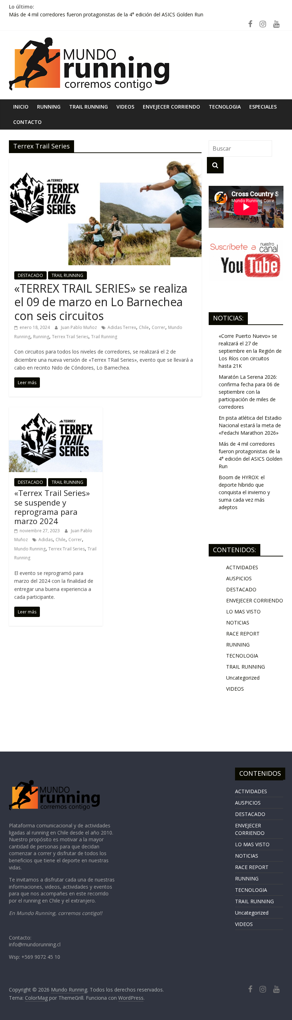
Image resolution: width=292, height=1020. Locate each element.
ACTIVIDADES (242, 567)
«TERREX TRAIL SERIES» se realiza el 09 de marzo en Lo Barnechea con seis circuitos (100, 302)
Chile (144, 327)
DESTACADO (30, 275)
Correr (158, 327)
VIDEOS (125, 106)
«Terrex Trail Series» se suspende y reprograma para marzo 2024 (52, 506)
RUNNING (49, 106)
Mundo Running (30, 549)
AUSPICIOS (239, 578)
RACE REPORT (243, 633)
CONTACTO (27, 122)
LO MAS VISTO (243, 611)
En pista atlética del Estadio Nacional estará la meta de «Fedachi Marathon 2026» (250, 425)
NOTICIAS (237, 622)
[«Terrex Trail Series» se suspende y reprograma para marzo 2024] (56, 411)
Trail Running (104, 337)
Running (41, 337)
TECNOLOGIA (225, 106)
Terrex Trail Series (70, 337)
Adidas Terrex (122, 327)
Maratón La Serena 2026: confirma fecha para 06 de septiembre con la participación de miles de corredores (249, 391)
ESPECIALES (263, 106)
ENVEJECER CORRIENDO (171, 106)
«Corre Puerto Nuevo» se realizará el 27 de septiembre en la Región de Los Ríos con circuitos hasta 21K (250, 351)
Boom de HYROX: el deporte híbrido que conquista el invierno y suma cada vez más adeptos (244, 492)
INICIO (20, 106)
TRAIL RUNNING (88, 106)
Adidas (45, 540)
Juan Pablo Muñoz (79, 327)
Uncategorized (243, 677)
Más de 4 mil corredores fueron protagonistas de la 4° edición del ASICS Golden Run (106, 14)
